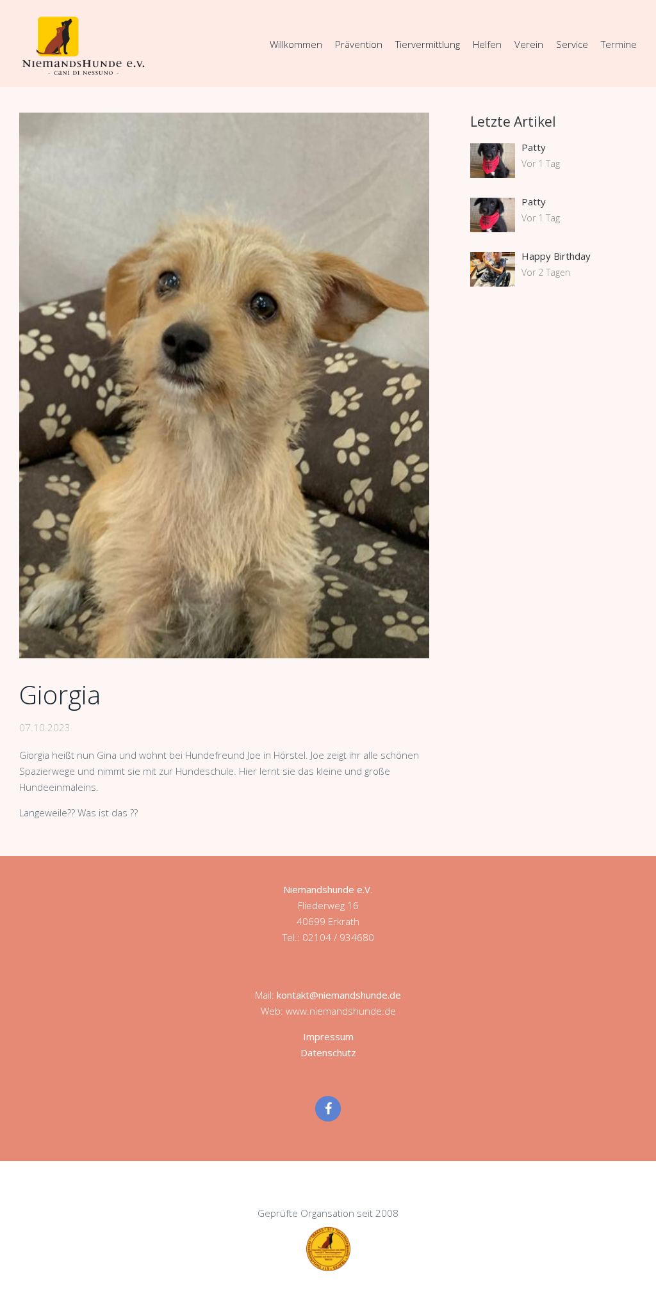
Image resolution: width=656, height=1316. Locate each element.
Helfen (487, 44)
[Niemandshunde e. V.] (83, 45)
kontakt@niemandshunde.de (339, 994)
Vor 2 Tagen (545, 272)
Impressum (328, 1036)
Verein (528, 44)
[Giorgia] (224, 385)
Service (572, 44)
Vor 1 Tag (540, 163)
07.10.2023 (44, 727)
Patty (533, 147)
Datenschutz (328, 1052)
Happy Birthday (556, 256)
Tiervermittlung (427, 44)
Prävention (358, 44)
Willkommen (296, 44)
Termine (619, 44)
